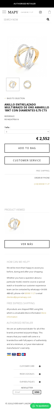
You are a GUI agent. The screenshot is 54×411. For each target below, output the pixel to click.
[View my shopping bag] (49, 12)
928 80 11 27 (29, 293)
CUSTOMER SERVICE (27, 160)
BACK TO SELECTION (16, 98)
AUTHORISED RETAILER (25, 3)
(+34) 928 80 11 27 (42, 184)
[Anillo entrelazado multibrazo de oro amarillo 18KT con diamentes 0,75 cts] (13, 84)
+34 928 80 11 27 (27, 12)
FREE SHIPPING (43, 170)
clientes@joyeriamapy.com (19, 297)
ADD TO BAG (27, 148)
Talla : (7, 127)
